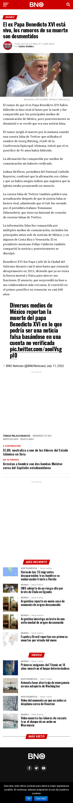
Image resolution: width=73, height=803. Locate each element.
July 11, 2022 (55, 366)
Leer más (41, 798)
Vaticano (28, 439)
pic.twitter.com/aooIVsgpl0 (36, 352)
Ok (28, 798)
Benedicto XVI (42, 436)
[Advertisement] (36, 402)
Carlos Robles (26, 46)
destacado (11, 439)
